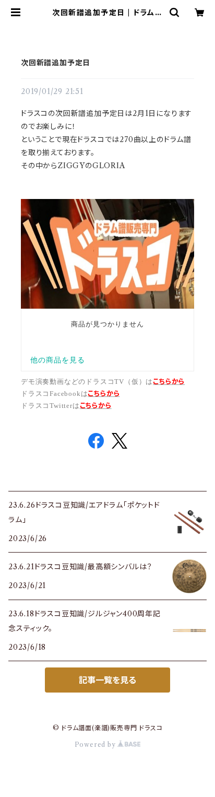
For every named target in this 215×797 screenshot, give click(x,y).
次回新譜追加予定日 (55, 62)
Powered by (96, 744)
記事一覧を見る (107, 680)
